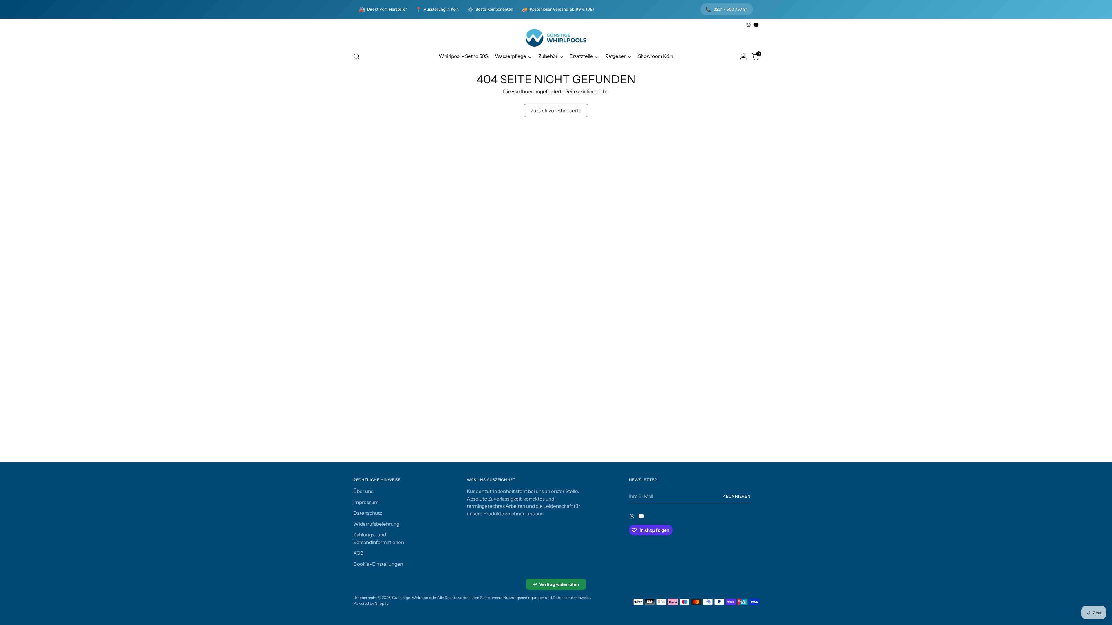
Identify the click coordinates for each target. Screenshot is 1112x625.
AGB (358, 553)
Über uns (363, 491)
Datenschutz (367, 513)
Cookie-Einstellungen (378, 564)
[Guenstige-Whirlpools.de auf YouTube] (756, 24)
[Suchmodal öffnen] (356, 56)
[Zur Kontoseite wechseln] (743, 56)
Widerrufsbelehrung (376, 524)
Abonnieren (737, 496)
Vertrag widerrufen (556, 584)
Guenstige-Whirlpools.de (414, 597)
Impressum (366, 502)
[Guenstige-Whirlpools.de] (556, 38)
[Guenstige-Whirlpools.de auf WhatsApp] (748, 24)
